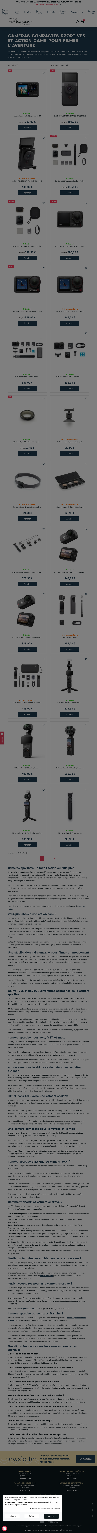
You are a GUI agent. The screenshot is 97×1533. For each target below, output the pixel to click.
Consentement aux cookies (4, 1528)
